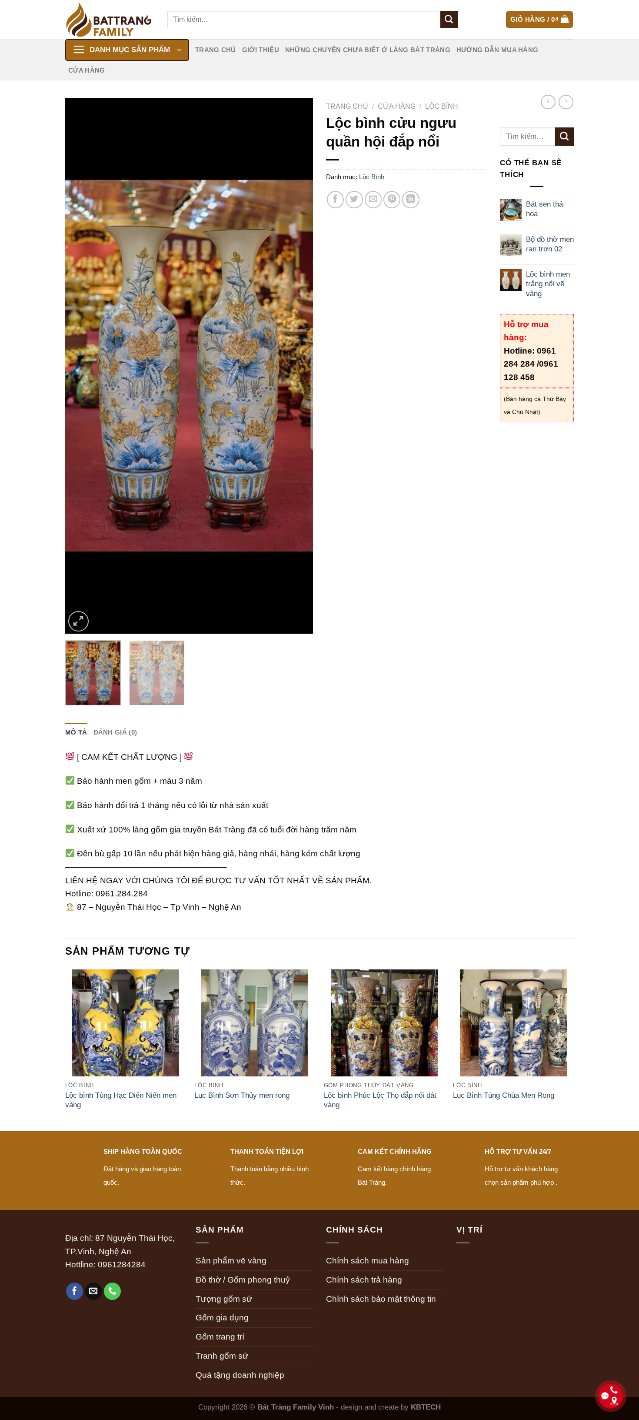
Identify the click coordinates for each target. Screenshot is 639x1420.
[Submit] (449, 19)
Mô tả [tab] (76, 732)
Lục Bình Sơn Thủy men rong (242, 1095)
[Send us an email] (93, 1291)
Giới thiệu (260, 49)
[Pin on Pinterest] (392, 199)
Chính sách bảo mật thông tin (381, 1298)
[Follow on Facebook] (74, 1291)
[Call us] (112, 1291)
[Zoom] (78, 621)
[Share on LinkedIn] (410, 199)
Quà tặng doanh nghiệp (240, 1375)
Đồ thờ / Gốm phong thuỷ (243, 1279)
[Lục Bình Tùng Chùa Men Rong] (513, 1034)
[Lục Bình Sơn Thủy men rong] (254, 1034)
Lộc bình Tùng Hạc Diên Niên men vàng (120, 1100)
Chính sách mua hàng (367, 1260)
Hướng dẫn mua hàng (497, 49)
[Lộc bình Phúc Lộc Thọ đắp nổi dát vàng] (384, 1034)
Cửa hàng (86, 70)
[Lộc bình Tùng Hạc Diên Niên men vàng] (125, 1034)
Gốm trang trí (220, 1336)
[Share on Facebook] (335, 199)
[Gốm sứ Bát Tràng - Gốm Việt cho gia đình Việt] (109, 19)
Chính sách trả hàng (364, 1279)
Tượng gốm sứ (224, 1298)
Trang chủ (215, 49)
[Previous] (81, 366)
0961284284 (122, 1264)
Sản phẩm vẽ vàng (231, 1260)
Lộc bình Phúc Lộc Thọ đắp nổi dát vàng (380, 1100)
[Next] (297, 366)
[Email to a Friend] (373, 199)
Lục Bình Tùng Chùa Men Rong (503, 1095)
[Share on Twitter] (354, 199)
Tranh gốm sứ (222, 1355)
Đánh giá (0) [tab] (115, 732)
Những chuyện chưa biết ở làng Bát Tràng (367, 49)
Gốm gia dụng (222, 1317)
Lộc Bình (441, 106)
